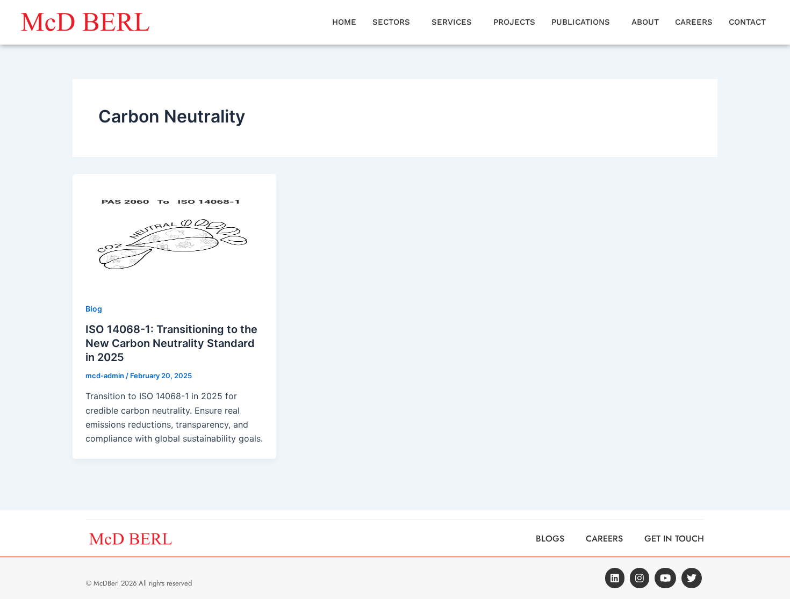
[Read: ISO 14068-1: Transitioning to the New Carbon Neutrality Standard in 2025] (174, 230)
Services (452, 22)
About (645, 22)
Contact (747, 22)
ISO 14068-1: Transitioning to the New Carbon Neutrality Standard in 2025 (171, 343)
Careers (694, 22)
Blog (93, 308)
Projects (514, 22)
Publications (580, 22)
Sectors (391, 22)
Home (344, 22)
